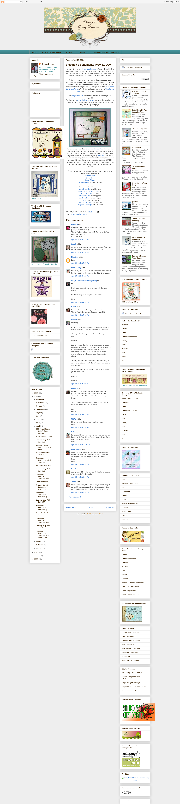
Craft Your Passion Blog (131, 595)
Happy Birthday (42, 482)
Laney (124, 423)
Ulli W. (73, 419)
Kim (123, 487)
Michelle (74, 320)
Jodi (123, 571)
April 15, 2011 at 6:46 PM (80, 477)
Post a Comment (75, 497)
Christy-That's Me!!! (129, 337)
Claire (124, 415)
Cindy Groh (90, 178)
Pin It (124, 60)
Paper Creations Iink (39, 335)
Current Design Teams (51, 52)
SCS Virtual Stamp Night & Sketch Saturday (43, 431)
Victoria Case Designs (130, 660)
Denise (124, 495)
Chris (124, 333)
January (39, 548)
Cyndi (124, 515)
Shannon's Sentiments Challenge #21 (42, 520)
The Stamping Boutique (131, 648)
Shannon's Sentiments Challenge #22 (42, 476)
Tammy (125, 439)
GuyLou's (84, 200)
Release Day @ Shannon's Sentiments (42, 487)
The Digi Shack (128, 644)
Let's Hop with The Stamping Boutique (139, 111)
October (39, 406)
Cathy (124, 555)
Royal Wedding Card (44, 436)
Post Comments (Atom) (95, 514)
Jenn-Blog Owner (129, 591)
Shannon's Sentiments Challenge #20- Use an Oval (42, 534)
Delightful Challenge (85, 205)
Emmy (124, 341)
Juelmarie (126, 491)
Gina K (73, 307)
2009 (36, 556)
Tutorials (69, 52)
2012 (36, 393)
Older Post (109, 507)
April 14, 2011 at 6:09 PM (80, 464)
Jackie (73, 482)
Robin (73, 432)
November (40, 403)
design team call (77, 96)
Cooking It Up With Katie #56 (43, 527)
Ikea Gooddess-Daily (130, 691)
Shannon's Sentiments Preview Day (41, 495)
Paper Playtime (86, 193)
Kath (124, 345)
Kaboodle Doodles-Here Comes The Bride (43, 447)
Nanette (125, 349)
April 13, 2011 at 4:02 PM (80, 276)
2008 (36, 559)
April (38, 426)
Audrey (125, 325)
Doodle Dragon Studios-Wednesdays (131, 678)
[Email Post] (97, 212)
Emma (124, 575)
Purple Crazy (76, 268)
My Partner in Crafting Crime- (88, 191)
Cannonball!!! (137, 147)
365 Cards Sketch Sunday (43, 454)
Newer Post (71, 507)
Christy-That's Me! (129, 559)
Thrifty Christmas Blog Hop (138, 219)
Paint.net (101, 156)
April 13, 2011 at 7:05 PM (80, 315)
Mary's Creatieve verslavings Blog (84, 281)
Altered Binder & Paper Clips (138, 238)
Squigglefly (126, 656)
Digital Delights (128, 636)
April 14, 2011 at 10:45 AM (80, 445)
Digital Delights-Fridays (131, 683)
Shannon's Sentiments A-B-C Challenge (43, 460)
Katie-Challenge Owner (131, 399)
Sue (123, 353)
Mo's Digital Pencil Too (130, 632)
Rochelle (74, 388)
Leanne (125, 519)
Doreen (125, 563)
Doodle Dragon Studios (131, 640)
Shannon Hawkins (90, 176)
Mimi (124, 499)
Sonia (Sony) (127, 511)
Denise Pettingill (84, 182)
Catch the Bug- (84, 198)
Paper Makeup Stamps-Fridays (134, 687)
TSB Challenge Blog (130, 302)
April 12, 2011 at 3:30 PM (80, 252)
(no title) (135, 202)
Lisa (123, 427)
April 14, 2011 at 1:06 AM (80, 427)
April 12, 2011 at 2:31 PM (80, 239)
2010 (36, 552)
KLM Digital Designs (130, 652)
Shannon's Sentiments (90, 69)
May (38, 423)
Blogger (139, 801)
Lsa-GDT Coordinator (130, 587)
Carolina (125, 403)
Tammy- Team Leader (130, 483)
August (39, 413)
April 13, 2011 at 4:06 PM (80, 302)
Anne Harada (76, 449)
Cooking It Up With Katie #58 (43, 470)
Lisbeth (125, 431)
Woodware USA (84, 196)
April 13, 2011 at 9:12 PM (80, 414)
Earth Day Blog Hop (43, 465)
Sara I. (73, 244)
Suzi (123, 435)
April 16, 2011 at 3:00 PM (80, 492)
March (39, 541)
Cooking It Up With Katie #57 (43, 501)
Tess (124, 357)
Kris (123, 479)
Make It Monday (84, 189)
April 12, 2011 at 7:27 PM (80, 263)
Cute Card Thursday (85, 202)
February (40, 545)
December (40, 399)
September (40, 409)
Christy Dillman (90, 180)
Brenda (74, 469)
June (38, 419)
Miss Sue (74, 257)
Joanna (125, 507)
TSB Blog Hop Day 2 (140, 129)
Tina (123, 361)
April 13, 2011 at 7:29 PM (80, 384)
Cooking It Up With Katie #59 (43, 441)
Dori (123, 419)
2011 (36, 396)
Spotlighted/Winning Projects (106, 52)
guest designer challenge (86, 100)
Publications (84, 52)
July (38, 416)
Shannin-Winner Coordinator (133, 583)
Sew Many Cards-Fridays (132, 673)
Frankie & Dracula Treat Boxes (139, 257)
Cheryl (124, 329)
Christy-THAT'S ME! (130, 411)
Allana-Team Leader (130, 503)
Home (34, 52)
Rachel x (74, 225)
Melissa (125, 567)
